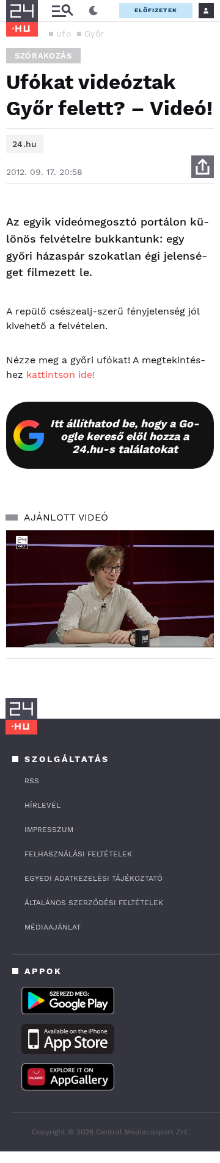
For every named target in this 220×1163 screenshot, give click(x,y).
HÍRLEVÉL (42, 805)
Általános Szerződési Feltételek (93, 902)
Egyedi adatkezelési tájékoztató (93, 878)
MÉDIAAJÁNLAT (52, 927)
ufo (63, 33)
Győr (94, 33)
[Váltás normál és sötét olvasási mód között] (93, 11)
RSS (31, 781)
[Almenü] (62, 10)
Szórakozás (43, 55)
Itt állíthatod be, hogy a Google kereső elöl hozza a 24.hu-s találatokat (124, 436)
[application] (110, 588)
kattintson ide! (60, 374)
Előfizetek (155, 10)
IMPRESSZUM (48, 829)
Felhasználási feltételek (78, 854)
